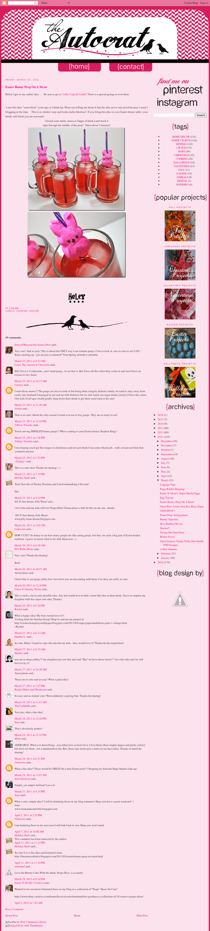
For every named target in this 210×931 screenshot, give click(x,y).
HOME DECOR (181, 136)
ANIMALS (182, 177)
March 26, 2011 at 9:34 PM (30, 605)
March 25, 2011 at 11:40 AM (31, 405)
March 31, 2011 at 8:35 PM (30, 791)
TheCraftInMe (22, 706)
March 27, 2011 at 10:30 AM (31, 669)
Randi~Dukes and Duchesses (31, 689)
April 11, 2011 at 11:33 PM (30, 842)
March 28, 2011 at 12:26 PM (30, 718)
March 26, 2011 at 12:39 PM (30, 585)
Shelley (19, 653)
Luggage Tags (168, 484)
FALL (181, 170)
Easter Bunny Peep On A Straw (177, 502)
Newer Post (11, 915)
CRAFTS (182, 147)
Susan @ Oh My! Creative (29, 883)
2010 (161, 562)
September (167, 454)
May (164, 471)
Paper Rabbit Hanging (172, 489)
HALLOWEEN (181, 162)
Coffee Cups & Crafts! (74, 94)
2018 (161, 415)
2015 (161, 419)
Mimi (18, 738)
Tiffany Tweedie (24, 425)
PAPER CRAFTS (181, 140)
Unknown (20, 529)
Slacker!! (165, 528)
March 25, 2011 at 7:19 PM (30, 474)
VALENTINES (181, 166)
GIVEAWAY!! (167, 510)
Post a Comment (14, 909)
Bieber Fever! (167, 536)
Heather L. (20, 636)
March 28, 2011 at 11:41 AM (31, 702)
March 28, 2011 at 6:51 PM (30, 758)
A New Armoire (168, 549)
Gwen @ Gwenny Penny (28, 589)
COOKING (182, 159)
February (166, 553)
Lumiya (19, 385)
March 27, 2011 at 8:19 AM (30, 649)
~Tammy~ (20, 461)
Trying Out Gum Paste (172, 532)
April (164, 476)
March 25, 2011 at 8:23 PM (30, 498)
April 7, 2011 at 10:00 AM (29, 831)
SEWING (181, 144)
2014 (161, 423)
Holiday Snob (22, 478)
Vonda (18, 408)
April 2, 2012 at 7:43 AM (28, 903)
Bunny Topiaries (169, 519)
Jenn (17, 795)
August (165, 458)
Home (77, 915)
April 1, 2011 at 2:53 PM (28, 815)
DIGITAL (182, 181)
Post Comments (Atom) (33, 922)
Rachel (18, 609)
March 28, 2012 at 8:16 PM (30, 879)
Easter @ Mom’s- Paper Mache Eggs (180, 493)
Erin (17, 722)
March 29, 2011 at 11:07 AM (31, 775)
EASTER (182, 173)
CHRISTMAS (181, 155)
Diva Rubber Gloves (171, 524)
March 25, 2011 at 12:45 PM (30, 421)
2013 (161, 428)
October (165, 449)
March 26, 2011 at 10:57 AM (31, 569)
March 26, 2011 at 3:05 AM (30, 525)
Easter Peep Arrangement (174, 515)
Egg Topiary (167, 497)
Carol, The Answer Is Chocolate (32, 365)
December (167, 441)
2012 (161, 432)
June (164, 467)
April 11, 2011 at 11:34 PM (30, 862)
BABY (181, 151)
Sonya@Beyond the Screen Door (33, 344)
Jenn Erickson (22, 779)
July (163, 463)
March (165, 480)
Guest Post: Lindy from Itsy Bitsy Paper (182, 506)
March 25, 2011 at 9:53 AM (30, 361)
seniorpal (20, 866)
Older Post (142, 915)
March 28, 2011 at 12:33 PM (30, 735)
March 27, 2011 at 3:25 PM (30, 686)
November (167, 445)
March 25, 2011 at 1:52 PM (30, 457)
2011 (161, 437)
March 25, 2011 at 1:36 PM (30, 437)
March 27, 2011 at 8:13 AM (30, 633)
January (165, 558)
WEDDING (182, 184)
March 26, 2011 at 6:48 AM (30, 545)
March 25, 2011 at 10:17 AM (31, 381)
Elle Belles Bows (24, 549)
